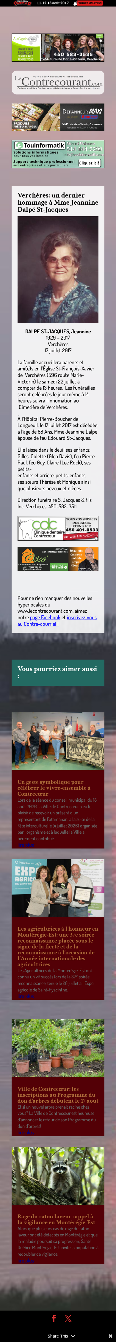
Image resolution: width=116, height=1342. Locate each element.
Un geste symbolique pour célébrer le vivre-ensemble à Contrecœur (54, 788)
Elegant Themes (53, 1327)
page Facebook (45, 617)
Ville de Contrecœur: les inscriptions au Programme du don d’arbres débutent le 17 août (58, 1095)
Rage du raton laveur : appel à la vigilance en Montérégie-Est (56, 1219)
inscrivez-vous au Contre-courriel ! (57, 620)
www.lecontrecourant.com (45, 610)
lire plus (26, 844)
